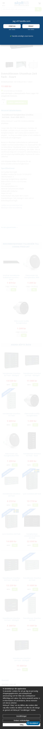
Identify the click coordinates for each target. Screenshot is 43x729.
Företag (12, 26)
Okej (21, 725)
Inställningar (21, 716)
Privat (31, 26)
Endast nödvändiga (21, 720)
